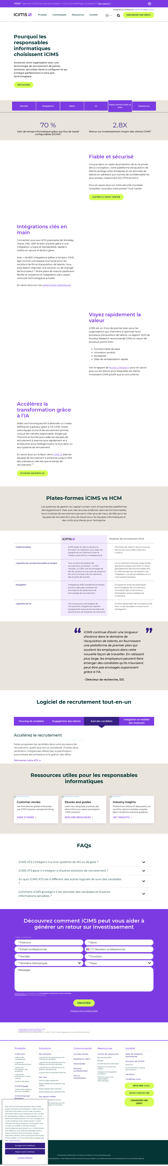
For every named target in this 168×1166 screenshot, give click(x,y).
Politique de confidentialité (66, 1155)
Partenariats (79, 1064)
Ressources (144, 106)
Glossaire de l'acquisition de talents (107, 1073)
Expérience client (82, 1059)
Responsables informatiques (50, 1089)
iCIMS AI (57, 454)
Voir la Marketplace (80, 1076)
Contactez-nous (133, 1079)
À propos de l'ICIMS (134, 1061)
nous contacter (139, 1093)
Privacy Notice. (15, 1140)
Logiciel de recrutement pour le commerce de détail (51, 1058)
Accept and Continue (25, 1145)
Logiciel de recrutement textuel (23, 1063)
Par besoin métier (47, 1096)
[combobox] (89, 949)
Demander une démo (138, 15)
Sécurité (24, 106)
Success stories (81, 1054)
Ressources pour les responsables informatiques (106, 1079)
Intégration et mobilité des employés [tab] (136, 721)
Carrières (129, 1074)
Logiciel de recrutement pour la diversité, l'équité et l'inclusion (51, 1104)
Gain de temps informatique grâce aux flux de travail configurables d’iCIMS (48, 133)
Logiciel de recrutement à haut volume (22, 1076)
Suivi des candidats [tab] (101, 721)
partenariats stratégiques (56, 285)
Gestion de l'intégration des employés (21, 1069)
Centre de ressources (108, 1054)
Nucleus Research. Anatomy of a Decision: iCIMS (32, 1029)
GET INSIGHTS (121, 817)
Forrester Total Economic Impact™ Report (30, 1030)
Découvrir (23, 85)
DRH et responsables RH (48, 1080)
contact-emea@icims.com (144, 10)
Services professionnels (81, 1069)
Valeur (72, 106)
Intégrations (48, 106)
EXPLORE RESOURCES (78, 817)
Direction (129, 1064)
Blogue (100, 1060)
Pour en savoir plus (32, 473)
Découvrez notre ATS (26, 760)
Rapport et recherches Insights (107, 1068)
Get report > (104, 3)
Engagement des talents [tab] (66, 721)
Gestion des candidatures (20, 1058)
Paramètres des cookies (102, 1155)
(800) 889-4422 (140, 1086)
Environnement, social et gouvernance (135, 1069)
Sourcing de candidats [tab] (31, 721)
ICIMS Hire (20, 1054)
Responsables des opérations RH (52, 1092)
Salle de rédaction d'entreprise (134, 1055)
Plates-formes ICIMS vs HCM (120, 106)
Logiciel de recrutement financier (52, 1072)
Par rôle (43, 1077)
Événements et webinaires (108, 1064)
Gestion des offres (22, 1081)
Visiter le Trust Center (106, 197)
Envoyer (84, 1003)
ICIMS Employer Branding (22, 1097)
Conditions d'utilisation (85, 1155)
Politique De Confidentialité (84, 1011)
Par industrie (45, 1054)
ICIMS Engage (21, 1086)
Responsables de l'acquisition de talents (52, 1084)
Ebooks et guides (104, 1057)
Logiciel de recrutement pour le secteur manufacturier (51, 1068)
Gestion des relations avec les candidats (23, 1090)
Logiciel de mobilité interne (50, 1100)
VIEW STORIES (25, 817)
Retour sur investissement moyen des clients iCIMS (120, 131)
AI (96, 106)
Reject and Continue (25, 1152)
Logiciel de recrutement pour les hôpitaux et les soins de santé (52, 1063)
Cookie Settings (25, 1158)
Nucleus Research (119, 367)
